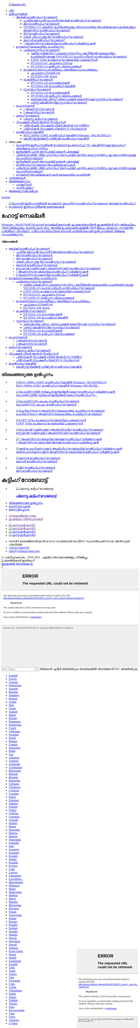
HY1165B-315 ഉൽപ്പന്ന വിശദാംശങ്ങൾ (56, 66)
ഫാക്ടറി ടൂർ (24, 184)
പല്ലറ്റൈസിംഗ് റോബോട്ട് (41, 50)
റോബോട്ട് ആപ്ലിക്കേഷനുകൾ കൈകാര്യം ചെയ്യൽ (53, 174)
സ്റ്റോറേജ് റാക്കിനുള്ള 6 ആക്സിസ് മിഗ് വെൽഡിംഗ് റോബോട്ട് (58, 268)
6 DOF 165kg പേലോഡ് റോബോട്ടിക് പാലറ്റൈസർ (64, 59)
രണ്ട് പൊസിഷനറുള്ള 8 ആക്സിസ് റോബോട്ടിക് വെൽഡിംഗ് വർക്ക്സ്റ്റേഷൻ (67, 451)
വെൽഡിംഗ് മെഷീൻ (30, 132)
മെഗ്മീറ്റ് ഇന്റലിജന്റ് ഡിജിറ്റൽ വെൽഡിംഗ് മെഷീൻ (56, 138)
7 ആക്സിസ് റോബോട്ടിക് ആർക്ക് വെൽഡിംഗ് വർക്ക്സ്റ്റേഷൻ (57, 442)
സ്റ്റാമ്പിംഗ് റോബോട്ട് (37, 89)
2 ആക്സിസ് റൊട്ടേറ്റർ (38, 112)
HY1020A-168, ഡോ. (44, 76)
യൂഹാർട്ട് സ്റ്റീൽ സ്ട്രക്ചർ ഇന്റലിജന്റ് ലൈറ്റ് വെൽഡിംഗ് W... (56, 395)
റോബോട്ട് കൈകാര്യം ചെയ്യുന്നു (40, 46)
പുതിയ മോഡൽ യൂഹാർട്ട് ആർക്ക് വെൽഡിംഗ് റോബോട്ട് (62, 20)
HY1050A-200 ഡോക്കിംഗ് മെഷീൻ (53, 86)
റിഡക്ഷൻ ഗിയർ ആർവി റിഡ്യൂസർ (41, 122)
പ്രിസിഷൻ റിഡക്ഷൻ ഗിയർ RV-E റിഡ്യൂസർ (54, 128)
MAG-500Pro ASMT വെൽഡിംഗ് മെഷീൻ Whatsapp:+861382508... (57, 385)
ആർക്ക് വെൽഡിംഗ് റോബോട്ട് (36, 17)
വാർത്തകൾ (17, 178)
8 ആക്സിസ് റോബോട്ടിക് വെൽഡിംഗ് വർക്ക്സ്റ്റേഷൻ (52, 275)
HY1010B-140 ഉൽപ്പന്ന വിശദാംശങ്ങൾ (56, 96)
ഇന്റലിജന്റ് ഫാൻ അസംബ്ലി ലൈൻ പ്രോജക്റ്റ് (47, 151)
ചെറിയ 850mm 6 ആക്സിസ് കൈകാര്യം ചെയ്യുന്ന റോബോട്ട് (59, 414)
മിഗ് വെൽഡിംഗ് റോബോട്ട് (41, 23)
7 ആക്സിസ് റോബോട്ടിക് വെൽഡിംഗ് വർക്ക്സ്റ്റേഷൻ (59, 43)
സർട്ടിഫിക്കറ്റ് (24, 187)
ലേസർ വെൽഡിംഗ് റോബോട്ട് (43, 40)
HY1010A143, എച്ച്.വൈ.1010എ (51, 63)
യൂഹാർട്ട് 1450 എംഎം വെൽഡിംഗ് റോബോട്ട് (46, 404)
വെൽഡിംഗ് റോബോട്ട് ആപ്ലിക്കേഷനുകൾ (45, 164)
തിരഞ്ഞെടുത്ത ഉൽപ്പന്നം (26, 503)
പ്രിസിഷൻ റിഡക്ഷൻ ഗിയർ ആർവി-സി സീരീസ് (56, 125)
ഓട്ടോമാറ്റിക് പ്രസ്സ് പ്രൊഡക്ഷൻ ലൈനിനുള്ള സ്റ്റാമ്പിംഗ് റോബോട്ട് (76, 99)
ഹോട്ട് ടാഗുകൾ (19, 506)
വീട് (11, 10)
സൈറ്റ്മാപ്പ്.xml (19, 509)
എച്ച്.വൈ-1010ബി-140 (45, 73)
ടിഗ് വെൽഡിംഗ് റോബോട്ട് (41, 33)
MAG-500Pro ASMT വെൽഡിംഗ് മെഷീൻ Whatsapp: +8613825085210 (67, 135)
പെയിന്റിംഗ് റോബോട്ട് (38, 79)
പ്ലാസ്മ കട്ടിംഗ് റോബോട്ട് (40, 118)
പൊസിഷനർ (25, 105)
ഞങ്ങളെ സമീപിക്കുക (23, 191)
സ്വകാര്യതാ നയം (22, 515)
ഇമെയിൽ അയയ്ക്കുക (17, 563)
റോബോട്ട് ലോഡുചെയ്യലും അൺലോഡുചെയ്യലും (60, 69)
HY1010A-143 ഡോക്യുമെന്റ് (50, 82)
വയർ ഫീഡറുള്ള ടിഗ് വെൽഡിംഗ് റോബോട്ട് (53, 36)
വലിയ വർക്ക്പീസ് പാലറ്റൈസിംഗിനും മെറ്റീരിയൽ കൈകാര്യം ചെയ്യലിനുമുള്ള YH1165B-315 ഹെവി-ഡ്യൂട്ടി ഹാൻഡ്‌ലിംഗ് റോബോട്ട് (78, 55)
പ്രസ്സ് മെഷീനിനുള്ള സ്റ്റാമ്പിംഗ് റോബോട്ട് (59, 102)
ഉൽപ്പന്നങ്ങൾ (18, 13)
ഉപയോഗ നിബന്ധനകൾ (26, 519)
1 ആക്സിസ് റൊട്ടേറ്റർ (38, 109)
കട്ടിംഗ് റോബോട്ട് (27, 115)
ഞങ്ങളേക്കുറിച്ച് (19, 181)
